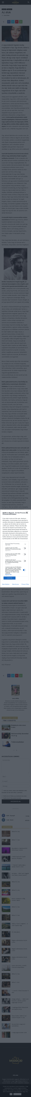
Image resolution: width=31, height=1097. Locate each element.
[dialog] (15, 549)
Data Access (15, 584)
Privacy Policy (25, 584)
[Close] (27, 513)
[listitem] (15, 544)
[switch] (24, 548)
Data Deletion (5, 584)
